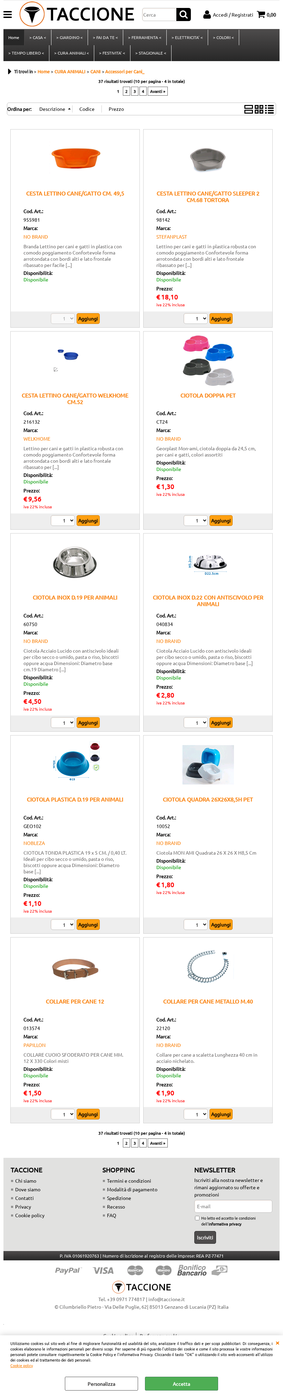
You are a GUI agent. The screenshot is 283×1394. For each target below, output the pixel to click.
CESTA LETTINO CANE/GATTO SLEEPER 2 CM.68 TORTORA (208, 196)
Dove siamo (27, 1189)
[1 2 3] (64, 521)
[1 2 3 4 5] (64, 925)
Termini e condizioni (129, 1180)
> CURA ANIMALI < (71, 53)
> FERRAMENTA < (145, 37)
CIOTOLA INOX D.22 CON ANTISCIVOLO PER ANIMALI (208, 600)
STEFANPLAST (171, 236)
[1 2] (196, 521)
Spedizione (119, 1198)
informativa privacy (224, 1224)
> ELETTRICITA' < (187, 37)
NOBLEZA (34, 843)
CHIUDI (277, 1342)
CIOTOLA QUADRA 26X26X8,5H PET (208, 799)
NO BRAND (35, 236)
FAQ (111, 1215)
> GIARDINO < (69, 37)
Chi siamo (25, 1180)
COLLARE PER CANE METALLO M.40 (208, 1001)
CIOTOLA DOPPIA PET (208, 395)
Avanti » (157, 91)
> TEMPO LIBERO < (26, 53)
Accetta (181, 1384)
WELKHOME (36, 438)
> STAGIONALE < (150, 53)
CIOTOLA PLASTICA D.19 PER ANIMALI (75, 799)
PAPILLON (34, 1045)
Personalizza (101, 1384)
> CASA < (37, 37)
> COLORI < (223, 37)
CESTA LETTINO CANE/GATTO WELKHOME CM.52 (75, 398)
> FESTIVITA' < (112, 53)
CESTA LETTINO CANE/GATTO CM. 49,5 (75, 193)
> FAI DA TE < (105, 37)
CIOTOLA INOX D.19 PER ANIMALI (75, 597)
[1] (196, 319)
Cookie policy (21, 1365)
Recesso (116, 1206)
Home (13, 37)
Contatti (24, 1198)
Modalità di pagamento (132, 1189)
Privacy (23, 1206)
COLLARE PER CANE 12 (75, 1001)
